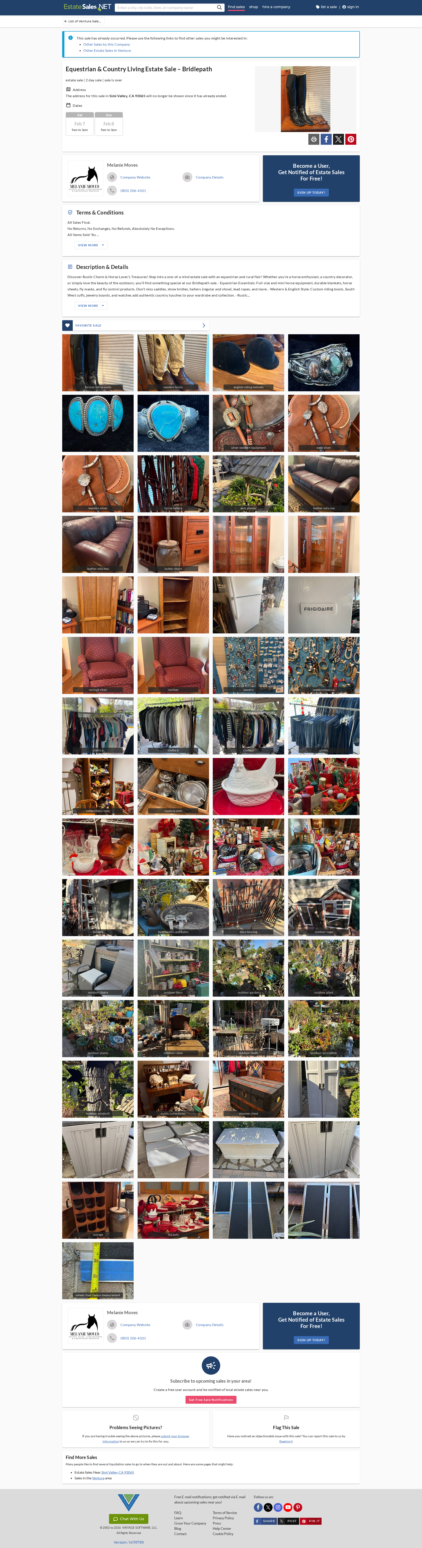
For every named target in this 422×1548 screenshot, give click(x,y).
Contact (180, 1534)
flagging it (286, 1441)
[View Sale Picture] (324, 362)
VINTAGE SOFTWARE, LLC (139, 1527)
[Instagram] (278, 1507)
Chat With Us (132, 1519)
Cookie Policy (223, 1534)
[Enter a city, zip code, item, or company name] (219, 8)
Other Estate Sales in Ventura (107, 50)
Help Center (222, 1528)
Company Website (135, 177)
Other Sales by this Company (106, 44)
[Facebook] (258, 1507)
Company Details (210, 177)
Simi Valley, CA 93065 (117, 1472)
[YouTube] (288, 1507)
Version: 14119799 (129, 1542)
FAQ (177, 1513)
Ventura (98, 1478)
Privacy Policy (223, 1518)
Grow (190, 1523)
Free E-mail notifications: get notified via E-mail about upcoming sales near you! (210, 1499)
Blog (177, 1528)
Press (217, 1523)
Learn (178, 1518)
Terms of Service (225, 1513)
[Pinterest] (297, 1507)
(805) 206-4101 (133, 190)
